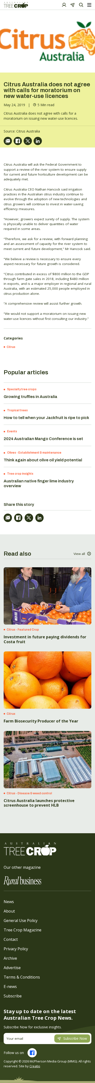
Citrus (11, 347)
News (9, 901)
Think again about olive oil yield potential (43, 460)
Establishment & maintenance (39, 452)
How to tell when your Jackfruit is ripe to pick (46, 418)
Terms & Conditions (22, 977)
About (9, 911)
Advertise (12, 967)
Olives (11, 452)
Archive (10, 958)
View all (79, 554)
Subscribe (13, 996)
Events (12, 431)
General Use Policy (21, 920)
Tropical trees (17, 410)
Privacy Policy (16, 948)
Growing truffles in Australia (30, 397)
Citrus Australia (28, 131)
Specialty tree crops (22, 389)
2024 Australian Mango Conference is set (43, 439)
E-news (10, 986)
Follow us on (14, 1052)
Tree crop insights (20, 473)
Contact (11, 939)
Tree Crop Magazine (22, 930)
